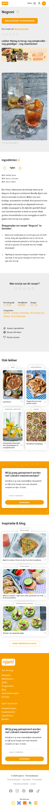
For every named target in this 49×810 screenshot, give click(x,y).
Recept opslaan (13, 337)
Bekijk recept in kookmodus (20, 21)
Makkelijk (21, 305)
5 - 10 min (7, 305)
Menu (30, 3)
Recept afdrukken (14, 332)
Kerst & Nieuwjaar (18, 316)
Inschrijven (24, 502)
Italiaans (6, 316)
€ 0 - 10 (34, 305)
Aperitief (6, 313)
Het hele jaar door (37, 313)
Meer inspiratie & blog (24, 644)
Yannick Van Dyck (21, 29)
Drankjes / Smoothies (20, 313)
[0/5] (10, 34)
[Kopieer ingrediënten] (18, 160)
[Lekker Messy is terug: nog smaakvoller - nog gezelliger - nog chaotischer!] (24, 55)
